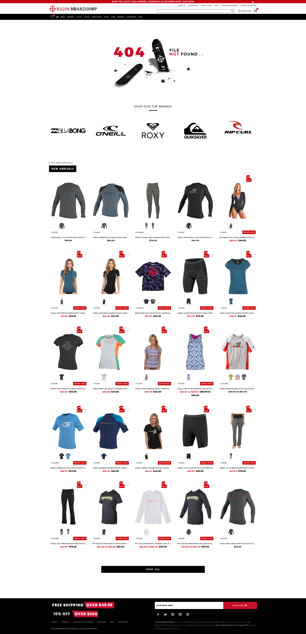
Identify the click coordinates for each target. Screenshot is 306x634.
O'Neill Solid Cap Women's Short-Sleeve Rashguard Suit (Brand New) (238, 313)
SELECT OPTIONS (162, 245)
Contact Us (193, 5)
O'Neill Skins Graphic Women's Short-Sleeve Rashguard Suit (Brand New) (68, 389)
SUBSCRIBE (238, 605)
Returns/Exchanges (230, 5)
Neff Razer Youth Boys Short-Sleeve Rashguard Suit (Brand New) (153, 313)
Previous (57, 226)
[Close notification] (253, 2)
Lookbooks (123, 622)
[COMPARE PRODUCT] (57, 177)
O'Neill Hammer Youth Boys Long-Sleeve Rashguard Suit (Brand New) (111, 237)
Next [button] (257, 129)
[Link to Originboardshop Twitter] (165, 614)
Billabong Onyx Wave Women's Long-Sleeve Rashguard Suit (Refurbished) (238, 237)
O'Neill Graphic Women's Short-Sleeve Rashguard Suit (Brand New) (153, 468)
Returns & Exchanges (83, 622)
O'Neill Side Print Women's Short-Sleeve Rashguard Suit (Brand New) (68, 313)
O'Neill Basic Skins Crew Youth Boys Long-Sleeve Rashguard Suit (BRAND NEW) (238, 544)
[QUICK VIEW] (61, 177)
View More (246, 168)
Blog (217, 5)
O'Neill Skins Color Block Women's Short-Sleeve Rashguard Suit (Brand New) (111, 389)
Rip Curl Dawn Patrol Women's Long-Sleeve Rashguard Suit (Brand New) (153, 544)
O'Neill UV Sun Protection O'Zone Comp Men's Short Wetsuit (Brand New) (195, 313)
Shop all (153, 569)
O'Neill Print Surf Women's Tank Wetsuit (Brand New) (195, 389)
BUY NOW (80, 245)
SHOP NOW (188, 1)
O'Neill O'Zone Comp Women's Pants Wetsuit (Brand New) (153, 237)
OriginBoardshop (60, 629)
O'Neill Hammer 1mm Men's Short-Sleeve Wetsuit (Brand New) (111, 468)
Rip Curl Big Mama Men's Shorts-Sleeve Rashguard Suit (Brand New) (111, 544)
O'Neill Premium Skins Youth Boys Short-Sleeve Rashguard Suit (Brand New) (238, 389)
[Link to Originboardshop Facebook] (158, 614)
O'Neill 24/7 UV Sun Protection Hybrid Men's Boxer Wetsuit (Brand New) (195, 468)
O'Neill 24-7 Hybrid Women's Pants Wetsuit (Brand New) (238, 468)
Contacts (65, 622)
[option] (68, 130)
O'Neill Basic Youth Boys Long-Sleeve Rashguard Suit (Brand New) (68, 237)
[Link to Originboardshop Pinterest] (187, 614)
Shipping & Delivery (249, 5)
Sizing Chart (206, 5)
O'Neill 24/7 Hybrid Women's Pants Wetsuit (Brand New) (68, 544)
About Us (182, 5)
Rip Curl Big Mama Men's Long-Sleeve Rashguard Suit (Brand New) (195, 544)
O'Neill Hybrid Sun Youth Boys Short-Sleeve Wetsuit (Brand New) (68, 468)
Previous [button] (49, 129)
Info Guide (101, 622)
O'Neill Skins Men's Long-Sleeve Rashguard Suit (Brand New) (195, 237)
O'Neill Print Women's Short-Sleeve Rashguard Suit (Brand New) (153, 389)
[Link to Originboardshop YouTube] (180, 614)
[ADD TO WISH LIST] (52, 177)
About (54, 622)
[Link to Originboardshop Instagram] (173, 614)
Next (78, 226)
